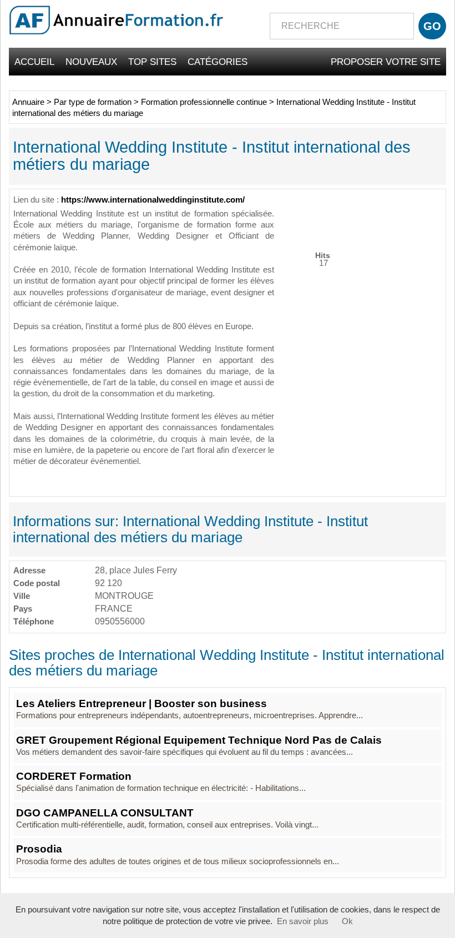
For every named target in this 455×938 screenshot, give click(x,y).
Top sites (152, 61)
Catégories (217, 61)
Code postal (36, 583)
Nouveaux (91, 61)
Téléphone (33, 621)
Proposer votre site (386, 61)
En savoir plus (302, 921)
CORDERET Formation (74, 776)
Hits (322, 255)
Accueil (34, 61)
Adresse (29, 570)
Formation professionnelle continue (204, 102)
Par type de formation (93, 102)
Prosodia (39, 849)
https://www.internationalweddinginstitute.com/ (153, 199)
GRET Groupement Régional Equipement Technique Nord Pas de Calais (199, 740)
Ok (347, 921)
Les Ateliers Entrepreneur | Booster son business (141, 703)
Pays (22, 608)
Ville (21, 596)
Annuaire (28, 102)
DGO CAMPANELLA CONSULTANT (105, 813)
